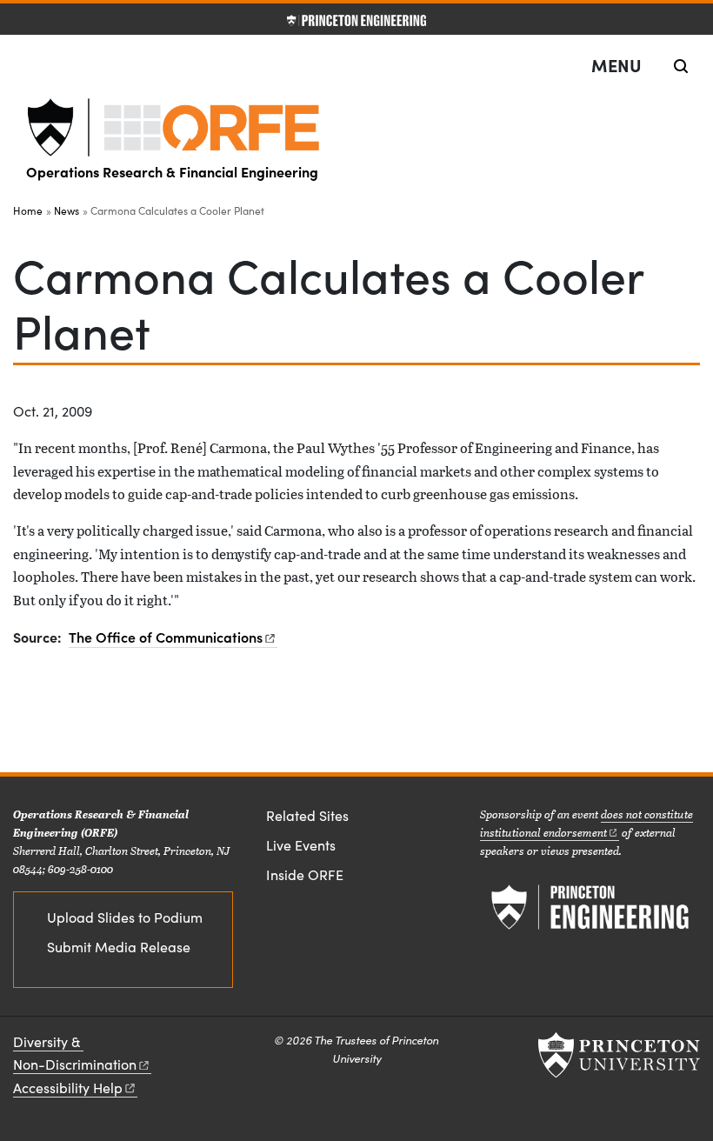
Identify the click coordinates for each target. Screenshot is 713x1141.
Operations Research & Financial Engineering (172, 171)
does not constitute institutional (586, 822)
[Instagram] (294, 914)
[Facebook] (255, 914)
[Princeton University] (619, 1055)
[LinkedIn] (274, 914)
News (66, 210)
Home (28, 210)
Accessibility (68, 1087)
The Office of (166, 636)
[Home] (356, 127)
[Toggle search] (681, 66)
